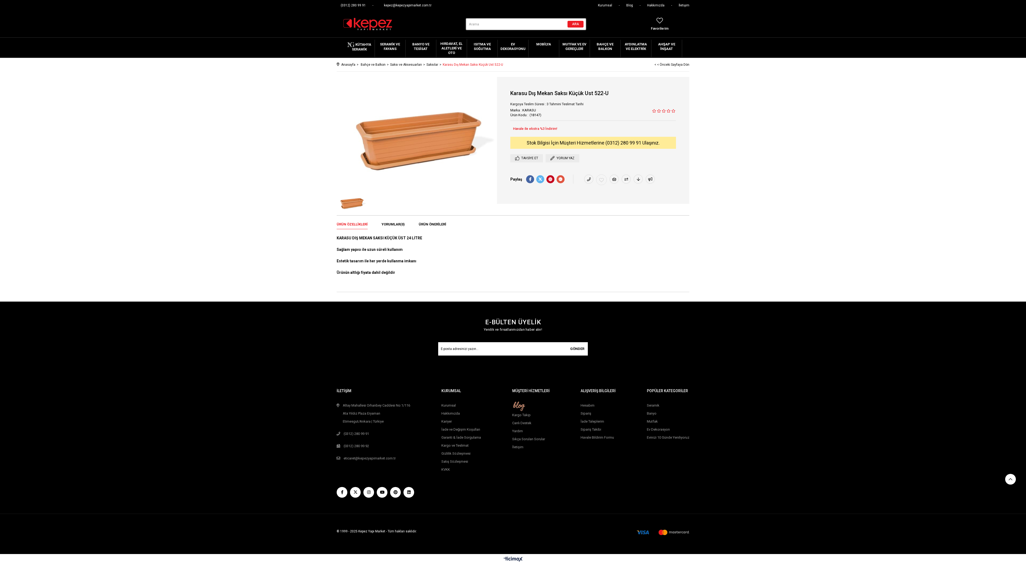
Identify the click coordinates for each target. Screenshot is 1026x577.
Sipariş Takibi (591, 429)
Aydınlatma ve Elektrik (636, 46)
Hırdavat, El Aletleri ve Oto (451, 48)
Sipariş (586, 413)
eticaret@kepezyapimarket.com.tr (370, 458)
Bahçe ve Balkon (605, 46)
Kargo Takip (521, 415)
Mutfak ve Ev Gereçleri (574, 46)
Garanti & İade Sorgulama (461, 437)
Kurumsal (605, 5)
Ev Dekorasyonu (513, 46)
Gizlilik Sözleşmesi (456, 453)
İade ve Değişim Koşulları (460, 429)
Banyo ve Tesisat (420, 46)
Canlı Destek (521, 423)
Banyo (651, 413)
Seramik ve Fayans (390, 46)
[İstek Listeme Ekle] (614, 179)
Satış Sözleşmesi (454, 461)
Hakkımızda (655, 5)
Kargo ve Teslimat (455, 445)
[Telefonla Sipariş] (588, 179)
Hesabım (587, 405)
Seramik (653, 405)
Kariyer (446, 421)
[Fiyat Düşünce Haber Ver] (638, 179)
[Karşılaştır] (626, 179)
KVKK (445, 469)
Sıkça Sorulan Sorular (528, 439)
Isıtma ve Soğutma (482, 46)
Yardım (517, 431)
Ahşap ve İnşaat (666, 46)
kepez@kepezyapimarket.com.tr (408, 5)
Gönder (577, 349)
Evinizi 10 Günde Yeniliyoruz (668, 437)
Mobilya (543, 44)
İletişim (684, 5)
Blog (629, 5)
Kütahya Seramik (361, 46)
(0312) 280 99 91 (353, 5)
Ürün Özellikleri (352, 224)
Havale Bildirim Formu (597, 437)
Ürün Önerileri (432, 224)
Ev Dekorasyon (658, 429)
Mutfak (652, 421)
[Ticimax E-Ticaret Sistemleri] (513, 559)
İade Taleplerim (592, 421)
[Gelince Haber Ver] (650, 179)
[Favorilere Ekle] (601, 179)
